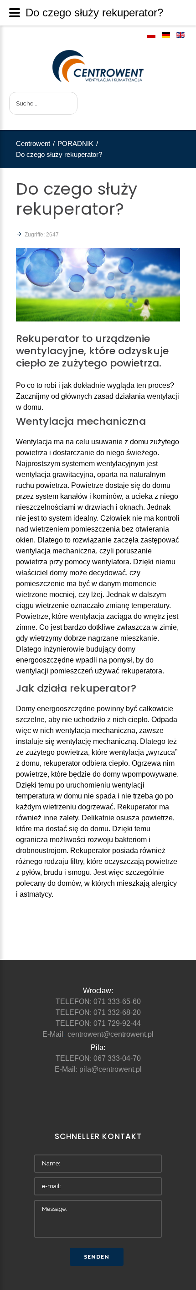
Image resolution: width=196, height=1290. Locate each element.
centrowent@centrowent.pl (110, 1034)
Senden (96, 1256)
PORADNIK (75, 143)
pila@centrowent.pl (110, 1069)
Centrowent (33, 143)
